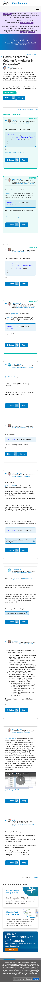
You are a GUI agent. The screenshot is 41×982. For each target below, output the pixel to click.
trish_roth (10, 67)
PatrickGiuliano (17, 179)
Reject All (29, 979)
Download (7, 13)
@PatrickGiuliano (11, 377)
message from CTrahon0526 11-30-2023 (22, 427)
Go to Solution (9, 93)
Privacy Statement (17, 965)
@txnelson (14, 190)
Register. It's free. (27, 23)
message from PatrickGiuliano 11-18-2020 (22, 367)
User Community (21, 3)
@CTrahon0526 (10, 486)
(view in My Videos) (12, 790)
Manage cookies (19, 979)
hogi (13, 820)
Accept (36, 979)
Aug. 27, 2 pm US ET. (27, 32)
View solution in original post (15, 152)
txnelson (15, 120)
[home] (5, 3)
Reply (20, 98)
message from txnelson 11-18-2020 (25, 183)
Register (11, 949)
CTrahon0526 (16, 364)
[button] (1, 57)
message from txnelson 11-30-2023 (21, 476)
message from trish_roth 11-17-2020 (21, 123)
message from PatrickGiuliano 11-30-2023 (22, 572)
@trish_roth (9, 193)
